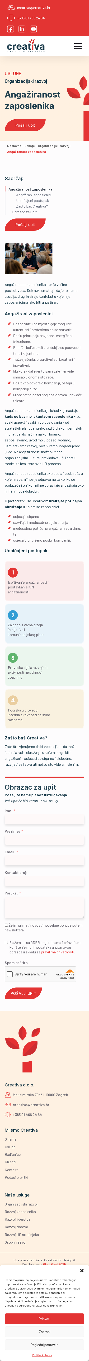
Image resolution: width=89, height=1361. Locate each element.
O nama (10, 1139)
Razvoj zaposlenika (20, 1211)
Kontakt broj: (16, 872)
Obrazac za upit (24, 211)
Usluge (13, 73)
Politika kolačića (42, 1355)
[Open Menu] (78, 46)
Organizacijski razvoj (26, 81)
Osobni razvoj (15, 1242)
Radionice (13, 1154)
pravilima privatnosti (57, 952)
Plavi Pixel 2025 (54, 1264)
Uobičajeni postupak (32, 200)
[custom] (10, 29)
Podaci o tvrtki (16, 1177)
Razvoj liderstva (17, 1219)
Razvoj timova (16, 1226)
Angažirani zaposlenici (34, 194)
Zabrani (44, 1332)
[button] (82, 1270)
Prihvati (44, 1319)
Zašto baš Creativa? (32, 206)
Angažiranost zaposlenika (30, 189)
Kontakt (11, 1169)
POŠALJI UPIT (23, 993)
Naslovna (14, 146)
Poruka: (11, 893)
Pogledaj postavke (44, 1345)
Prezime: (12, 831)
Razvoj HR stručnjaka (22, 1234)
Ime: (8, 810)
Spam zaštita (16, 962)
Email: (10, 852)
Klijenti (10, 1162)
